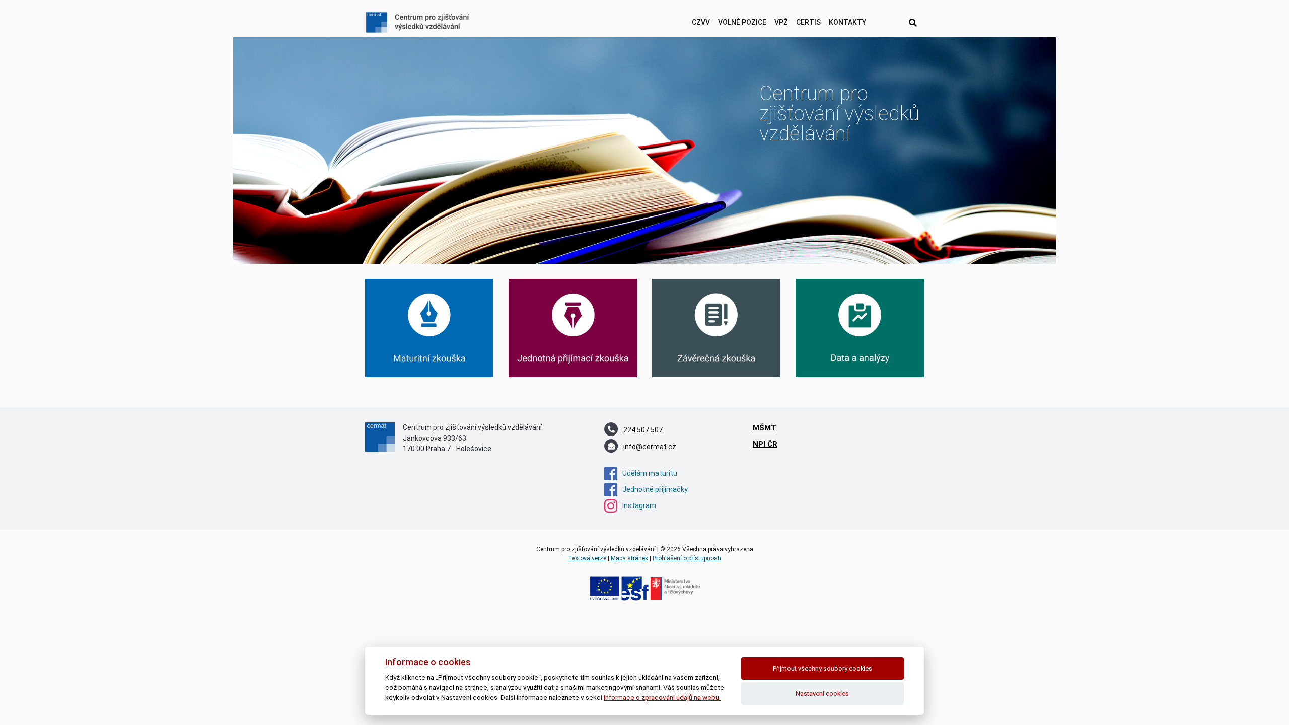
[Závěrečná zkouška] (716, 327)
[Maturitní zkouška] (429, 327)
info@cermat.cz (649, 447)
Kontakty (847, 22)
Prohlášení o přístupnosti (687, 558)
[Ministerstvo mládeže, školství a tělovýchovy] (675, 588)
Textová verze (587, 558)
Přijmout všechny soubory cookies (822, 668)
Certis (808, 22)
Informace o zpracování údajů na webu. (662, 697)
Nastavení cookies (822, 693)
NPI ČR (765, 444)
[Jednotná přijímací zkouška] (573, 327)
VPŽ (781, 22)
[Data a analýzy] (860, 327)
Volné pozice (742, 22)
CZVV (701, 22)
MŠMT (764, 427)
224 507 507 (643, 430)
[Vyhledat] (913, 23)
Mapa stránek (629, 558)
